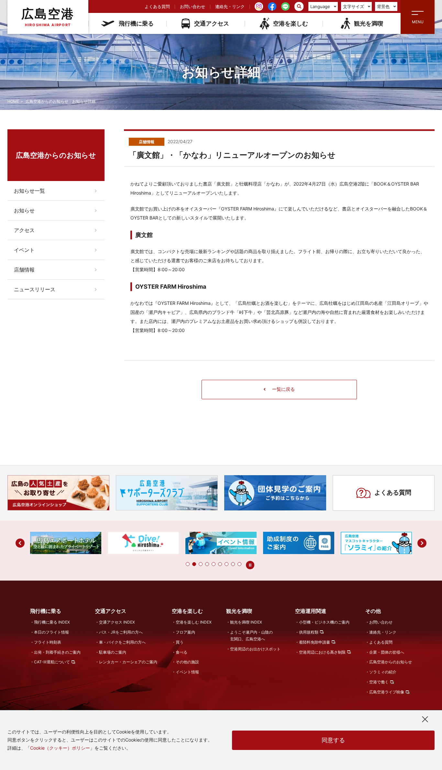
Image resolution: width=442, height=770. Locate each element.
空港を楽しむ (290, 23)
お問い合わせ (192, 6)
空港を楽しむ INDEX (194, 622)
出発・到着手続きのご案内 (57, 652)
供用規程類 (308, 632)
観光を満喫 (368, 23)
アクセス (24, 230)
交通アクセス (211, 23)
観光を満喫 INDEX (246, 622)
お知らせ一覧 (29, 190)
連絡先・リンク (230, 6)
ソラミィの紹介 (382, 671)
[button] (188, 564)
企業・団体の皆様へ (386, 652)
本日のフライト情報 (51, 632)
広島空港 (47, 16)
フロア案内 (185, 632)
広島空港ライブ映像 (386, 692)
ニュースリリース (34, 289)
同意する (333, 740)
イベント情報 (187, 671)
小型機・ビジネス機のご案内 (324, 622)
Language (320, 6)
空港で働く (379, 681)
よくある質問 (157, 6)
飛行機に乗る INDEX (52, 622)
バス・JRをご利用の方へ (121, 632)
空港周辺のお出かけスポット (255, 649)
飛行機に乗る (136, 23)
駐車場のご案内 (112, 652)
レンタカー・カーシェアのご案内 (128, 661)
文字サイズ (353, 6)
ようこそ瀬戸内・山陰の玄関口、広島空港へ (251, 635)
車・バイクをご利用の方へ (122, 642)
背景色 (383, 6)
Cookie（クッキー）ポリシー (60, 748)
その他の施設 (187, 661)
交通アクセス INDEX (117, 622)
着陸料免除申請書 (314, 642)
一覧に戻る (283, 389)
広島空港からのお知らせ (390, 661)
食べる (181, 652)
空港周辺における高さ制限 (322, 652)
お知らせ (24, 210)
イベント (24, 250)
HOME (13, 101)
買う (179, 642)
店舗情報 (24, 269)
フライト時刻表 (47, 642)
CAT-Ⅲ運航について (52, 661)
